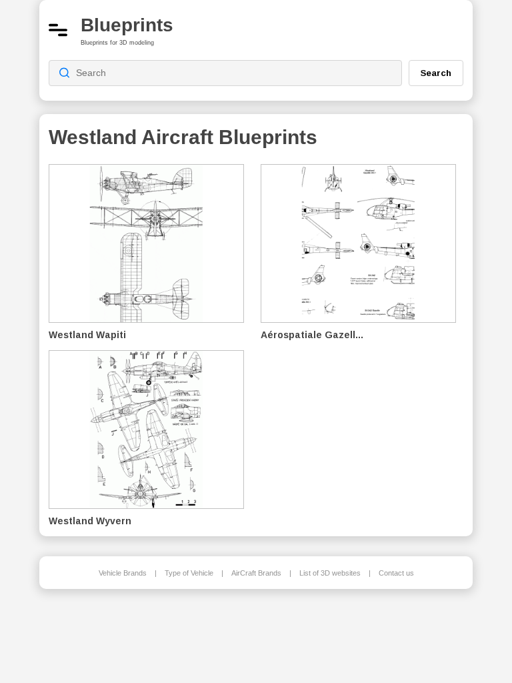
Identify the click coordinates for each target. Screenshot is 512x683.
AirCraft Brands (256, 573)
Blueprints (127, 25)
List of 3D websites (330, 573)
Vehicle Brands (123, 573)
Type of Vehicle (189, 573)
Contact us (396, 573)
